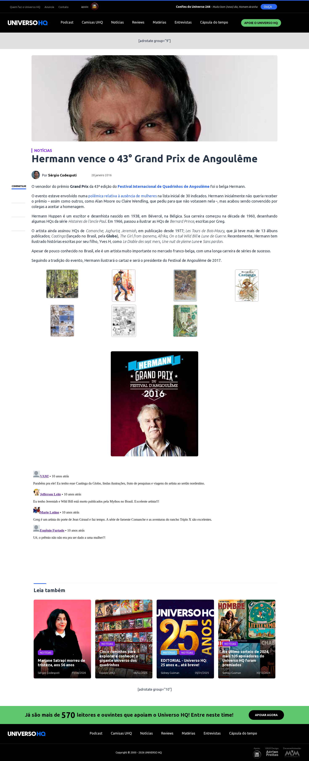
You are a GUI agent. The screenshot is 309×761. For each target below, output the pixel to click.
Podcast (67, 22)
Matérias (159, 22)
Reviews (138, 22)
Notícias (117, 22)
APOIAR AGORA (266, 715)
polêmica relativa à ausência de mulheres (123, 196)
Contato (63, 6)
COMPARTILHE (19, 186)
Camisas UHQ (92, 22)
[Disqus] (154, 521)
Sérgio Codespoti (62, 175)
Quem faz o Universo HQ (25, 6)
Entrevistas (183, 22)
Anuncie (49, 6)
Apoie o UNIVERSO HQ (261, 23)
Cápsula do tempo (214, 22)
